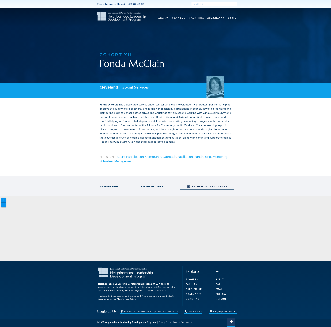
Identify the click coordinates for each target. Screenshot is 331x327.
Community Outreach (160, 157)
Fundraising (202, 157)
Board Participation (130, 157)
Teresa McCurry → (154, 186)
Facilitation (185, 157)
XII (128, 54)
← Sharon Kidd (107, 186)
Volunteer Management (116, 161)
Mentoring (220, 157)
